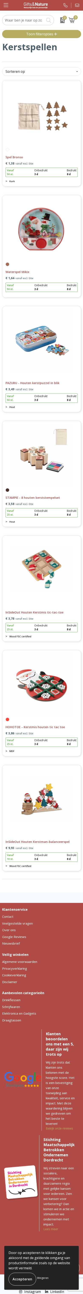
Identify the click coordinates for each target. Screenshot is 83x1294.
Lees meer (50, 1229)
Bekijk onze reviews (59, 1128)
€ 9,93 (19, 848)
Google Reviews (14, 937)
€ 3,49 (19, 389)
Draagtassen (11, 1020)
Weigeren (43, 1278)
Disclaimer (9, 982)
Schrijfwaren (11, 1007)
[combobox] (23, 20)
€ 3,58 (19, 504)
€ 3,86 (19, 733)
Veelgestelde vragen (17, 923)
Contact (7, 916)
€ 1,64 (19, 278)
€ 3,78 (19, 619)
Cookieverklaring (14, 975)
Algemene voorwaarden (19, 961)
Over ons (9, 930)
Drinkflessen (11, 1000)
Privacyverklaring (14, 968)
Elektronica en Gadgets (19, 1013)
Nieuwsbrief (11, 943)
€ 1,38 (19, 163)
